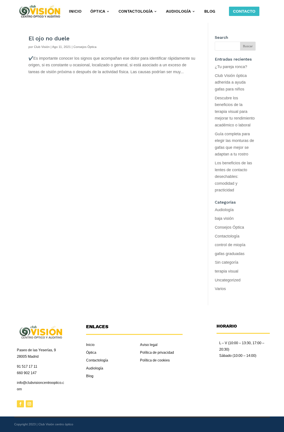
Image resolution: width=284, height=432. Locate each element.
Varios (220, 289)
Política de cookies (155, 360)
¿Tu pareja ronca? (231, 67)
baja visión (224, 218)
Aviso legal (149, 345)
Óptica (97, 12)
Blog (209, 12)
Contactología (135, 12)
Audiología (178, 12)
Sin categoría (226, 262)
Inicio (75, 12)
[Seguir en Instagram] (29, 403)
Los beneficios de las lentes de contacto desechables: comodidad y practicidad (233, 176)
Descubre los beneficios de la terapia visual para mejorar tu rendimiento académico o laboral (235, 111)
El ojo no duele (48, 38)
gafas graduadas (230, 253)
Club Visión (42, 47)
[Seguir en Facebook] (20, 403)
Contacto (244, 11)
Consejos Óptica (85, 47)
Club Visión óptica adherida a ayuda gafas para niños (231, 82)
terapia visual (226, 271)
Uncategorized (228, 280)
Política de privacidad (157, 352)
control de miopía (230, 245)
